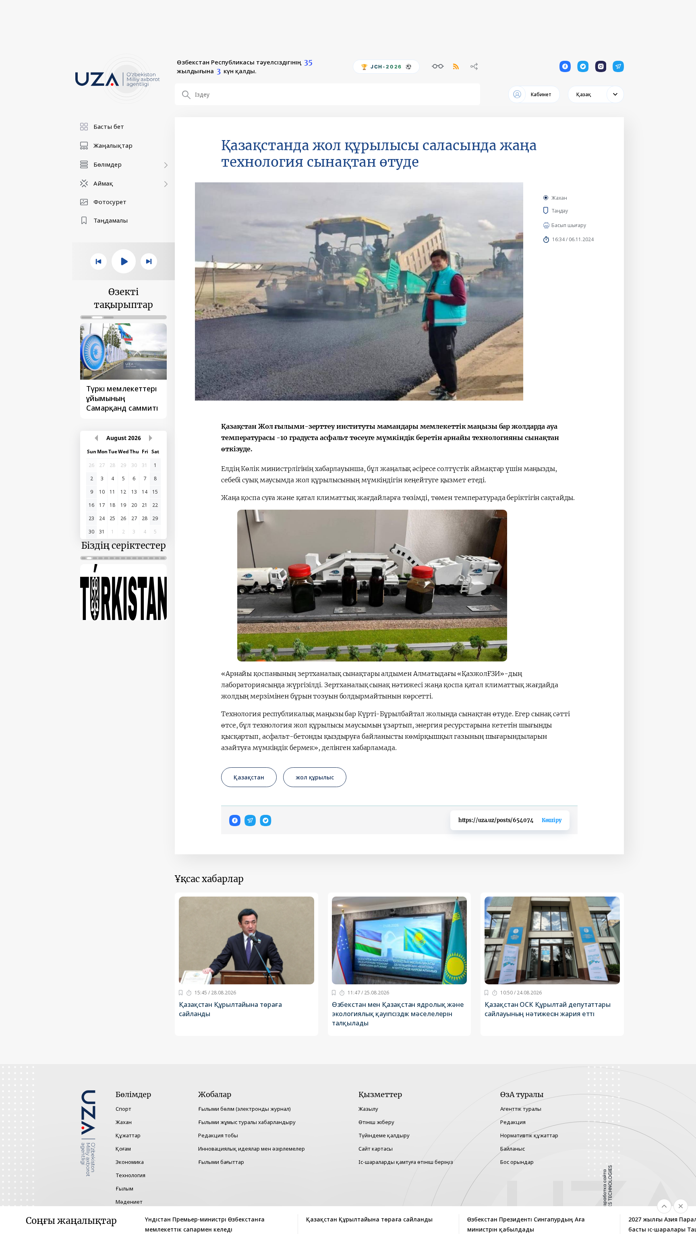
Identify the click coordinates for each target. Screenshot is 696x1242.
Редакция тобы (218, 1135)
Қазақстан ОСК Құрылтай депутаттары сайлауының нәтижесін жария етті (548, 1009)
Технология (130, 1175)
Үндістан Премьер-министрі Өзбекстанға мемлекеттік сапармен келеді (205, 1224)
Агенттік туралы (520, 1108)
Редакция (513, 1122)
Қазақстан (249, 777)
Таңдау (567, 210)
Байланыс (512, 1148)
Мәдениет (129, 1201)
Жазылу (368, 1108)
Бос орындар (517, 1162)
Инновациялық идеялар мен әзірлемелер (251, 1148)
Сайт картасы (375, 1148)
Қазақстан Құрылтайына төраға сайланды (230, 1009)
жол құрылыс (315, 777)
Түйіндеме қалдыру (384, 1135)
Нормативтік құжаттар (529, 1135)
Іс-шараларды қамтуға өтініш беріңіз (405, 1162)
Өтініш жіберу (376, 1122)
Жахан (559, 198)
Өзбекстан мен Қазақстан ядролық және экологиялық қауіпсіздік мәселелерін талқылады (398, 1013)
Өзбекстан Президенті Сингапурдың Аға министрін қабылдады (526, 1224)
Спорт (123, 1108)
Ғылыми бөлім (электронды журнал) (244, 1108)
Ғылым (124, 1188)
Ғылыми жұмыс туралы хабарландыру (247, 1122)
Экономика (130, 1162)
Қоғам (123, 1148)
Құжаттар (128, 1135)
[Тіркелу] (180, 993)
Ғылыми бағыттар (221, 1162)
